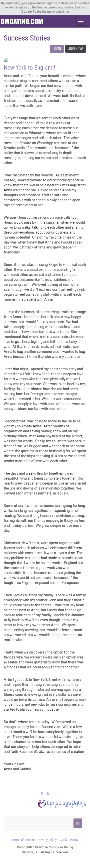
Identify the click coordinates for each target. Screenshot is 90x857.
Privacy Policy (47, 840)
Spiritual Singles (22, 21)
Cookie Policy (31, 11)
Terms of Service (23, 840)
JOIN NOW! (75, 49)
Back (45, 794)
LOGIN (57, 49)
